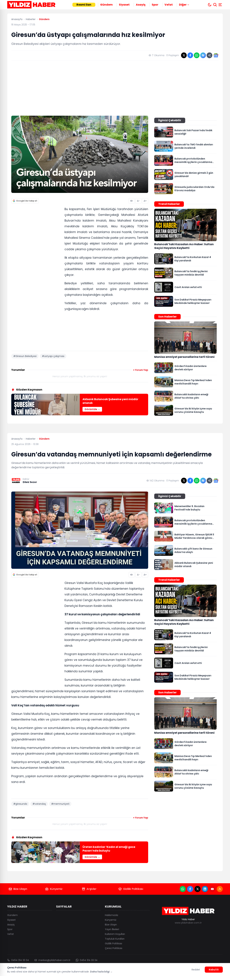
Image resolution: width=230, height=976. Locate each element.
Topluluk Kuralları (114, 938)
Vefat (169, 5)
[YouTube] (212, 889)
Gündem (106, 5)
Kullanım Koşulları (115, 934)
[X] (197, 889)
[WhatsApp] (183, 889)
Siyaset (124, 5)
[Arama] (215, 5)
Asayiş (140, 5)
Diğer (183, 5)
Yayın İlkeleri (112, 929)
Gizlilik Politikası (133, 889)
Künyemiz (56, 889)
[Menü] (220, 5)
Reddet (196, 969)
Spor (155, 5)
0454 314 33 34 (20, 960)
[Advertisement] (115, 88)
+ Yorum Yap (140, 370)
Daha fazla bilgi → (101, 971)
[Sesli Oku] (132, 201)
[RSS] (220, 889)
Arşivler (91, 889)
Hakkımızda (111, 915)
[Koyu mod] (210, 5)
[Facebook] (190, 889)
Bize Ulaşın (20, 889)
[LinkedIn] (205, 889)
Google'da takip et (26, 200)
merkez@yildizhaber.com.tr (54, 960)
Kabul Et (214, 969)
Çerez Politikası (113, 948)
